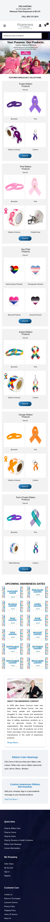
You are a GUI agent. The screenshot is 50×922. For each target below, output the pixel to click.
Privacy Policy (9, 906)
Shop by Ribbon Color (12, 828)
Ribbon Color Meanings (12, 844)
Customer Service (11, 902)
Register (7, 876)
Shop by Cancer (10, 832)
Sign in (6, 872)
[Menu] (4, 25)
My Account (8, 868)
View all (25, 90)
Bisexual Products (14, 315)
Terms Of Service (10, 914)
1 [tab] (24, 71)
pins (35, 119)
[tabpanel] (25, 57)
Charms (35, 150)
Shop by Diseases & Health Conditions (18, 840)
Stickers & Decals (14, 150)
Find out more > (11, 799)
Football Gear (35, 232)
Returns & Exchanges (12, 898)
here (11, 762)
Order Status (9, 864)
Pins (35, 201)
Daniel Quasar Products (14, 284)
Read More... (13, 742)
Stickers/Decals (14, 563)
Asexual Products (35, 315)
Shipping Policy (10, 910)
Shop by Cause (10, 836)
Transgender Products (35, 284)
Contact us (8, 894)
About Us (7, 918)
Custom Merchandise (12, 848)
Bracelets (14, 119)
